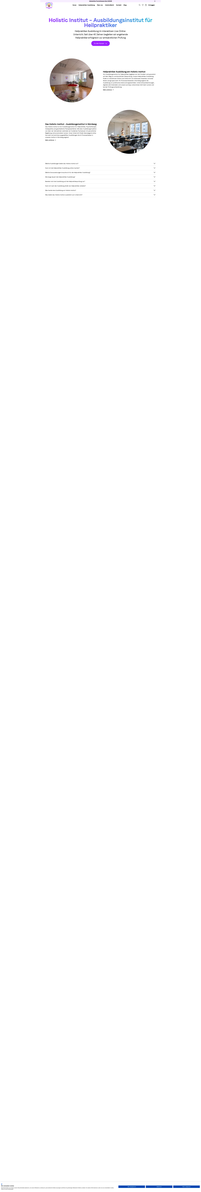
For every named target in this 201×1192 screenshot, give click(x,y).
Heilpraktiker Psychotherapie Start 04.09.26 (100, 1)
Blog (125, 5)
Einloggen (151, 5)
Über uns (100, 5)
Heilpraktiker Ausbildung (87, 5)
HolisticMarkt (109, 5)
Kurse (74, 5)
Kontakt (118, 5)
